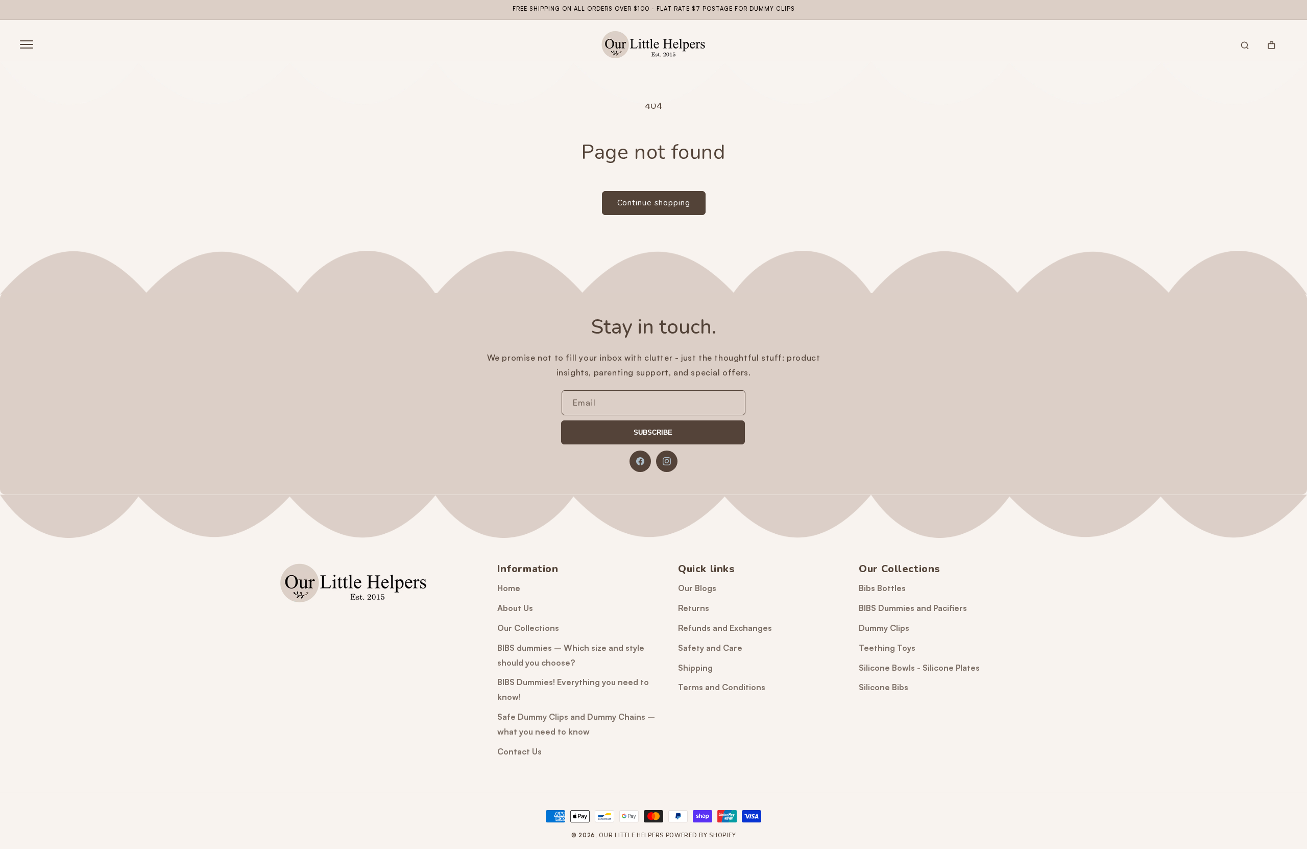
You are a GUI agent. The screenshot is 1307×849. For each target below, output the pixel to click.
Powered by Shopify (701, 835)
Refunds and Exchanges (725, 628)
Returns (693, 608)
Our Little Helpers (631, 835)
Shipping (695, 668)
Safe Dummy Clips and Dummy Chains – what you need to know (576, 724)
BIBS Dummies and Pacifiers (913, 608)
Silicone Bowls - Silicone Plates (919, 668)
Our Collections (528, 628)
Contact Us (519, 751)
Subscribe (653, 432)
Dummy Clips (884, 628)
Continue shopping (653, 203)
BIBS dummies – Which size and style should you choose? (570, 655)
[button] (26, 44)
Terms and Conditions (721, 687)
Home (508, 588)
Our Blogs (697, 588)
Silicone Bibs (883, 687)
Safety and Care (710, 648)
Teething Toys (887, 648)
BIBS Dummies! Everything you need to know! (573, 689)
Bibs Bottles (882, 588)
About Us (515, 608)
